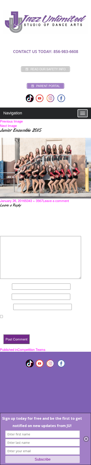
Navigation (12, 113)
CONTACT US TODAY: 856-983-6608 (45, 51)
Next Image (8, 125)
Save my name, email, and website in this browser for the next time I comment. (44, 324)
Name (5, 286)
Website (6, 306)
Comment (8, 232)
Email (5, 296)
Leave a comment (56, 200)
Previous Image (11, 121)
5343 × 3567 (34, 200)
